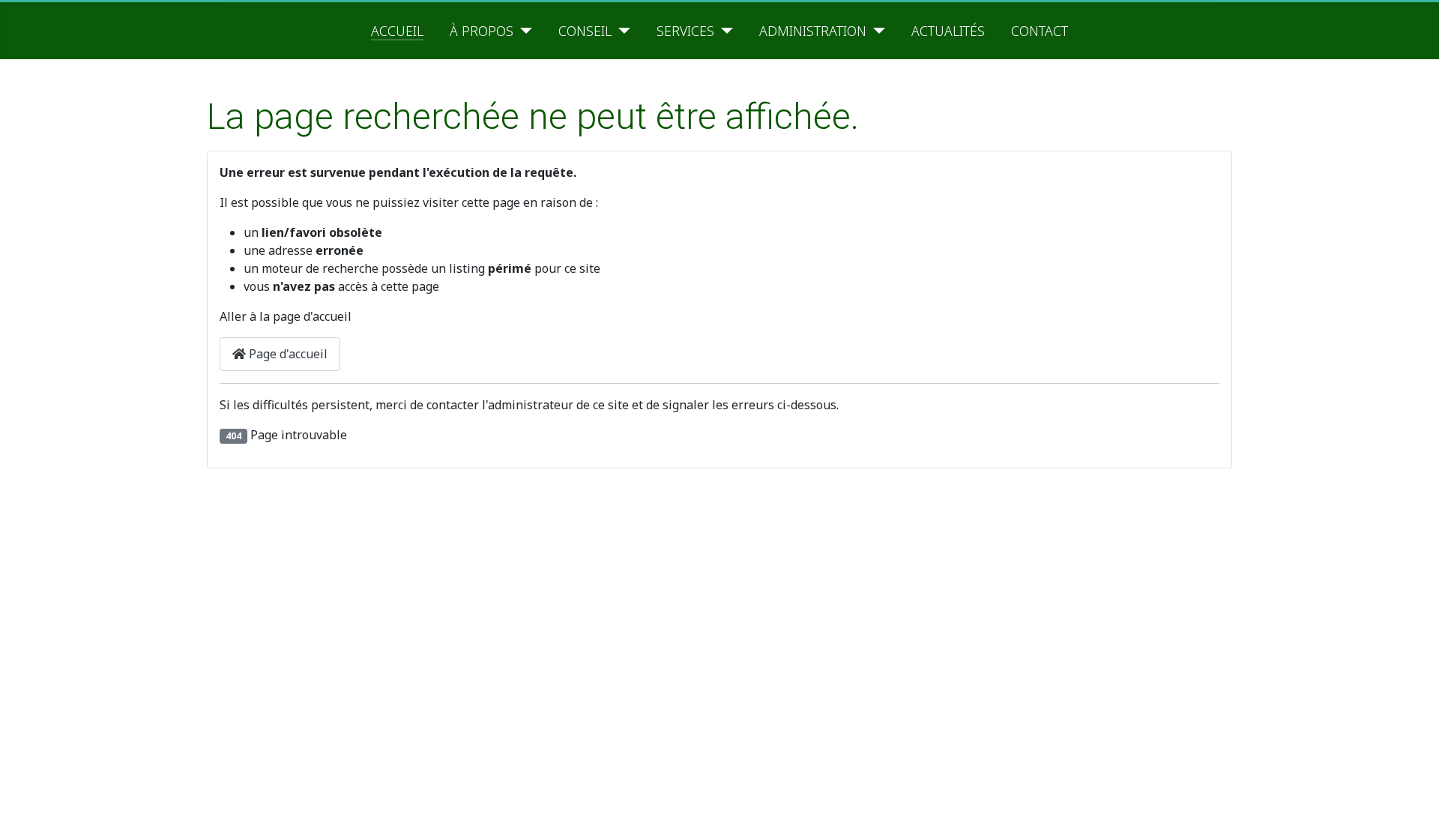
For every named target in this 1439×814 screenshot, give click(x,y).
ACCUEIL (397, 31)
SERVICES (685, 31)
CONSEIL (585, 31)
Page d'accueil (287, 354)
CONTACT (1039, 31)
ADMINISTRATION (812, 31)
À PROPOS (481, 31)
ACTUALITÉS (948, 31)
